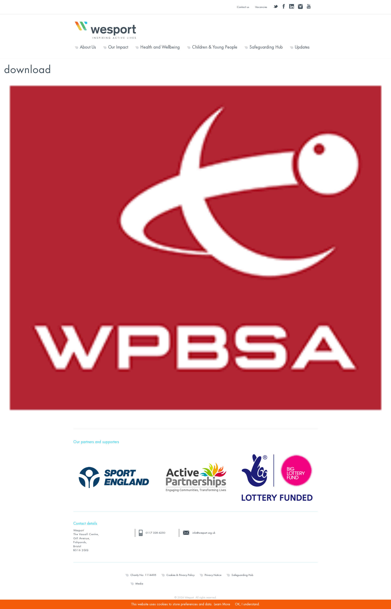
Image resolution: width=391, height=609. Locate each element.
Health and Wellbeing (160, 47)
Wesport (107, 30)
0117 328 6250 (155, 532)
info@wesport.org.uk (203, 532)
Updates (302, 47)
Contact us (243, 7)
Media (139, 583)
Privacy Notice (213, 575)
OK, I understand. (247, 604)
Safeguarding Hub (266, 47)
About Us (88, 47)
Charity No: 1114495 (143, 575)
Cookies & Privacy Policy (180, 575)
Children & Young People (214, 47)
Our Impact (118, 47)
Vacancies (261, 7)
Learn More (222, 604)
